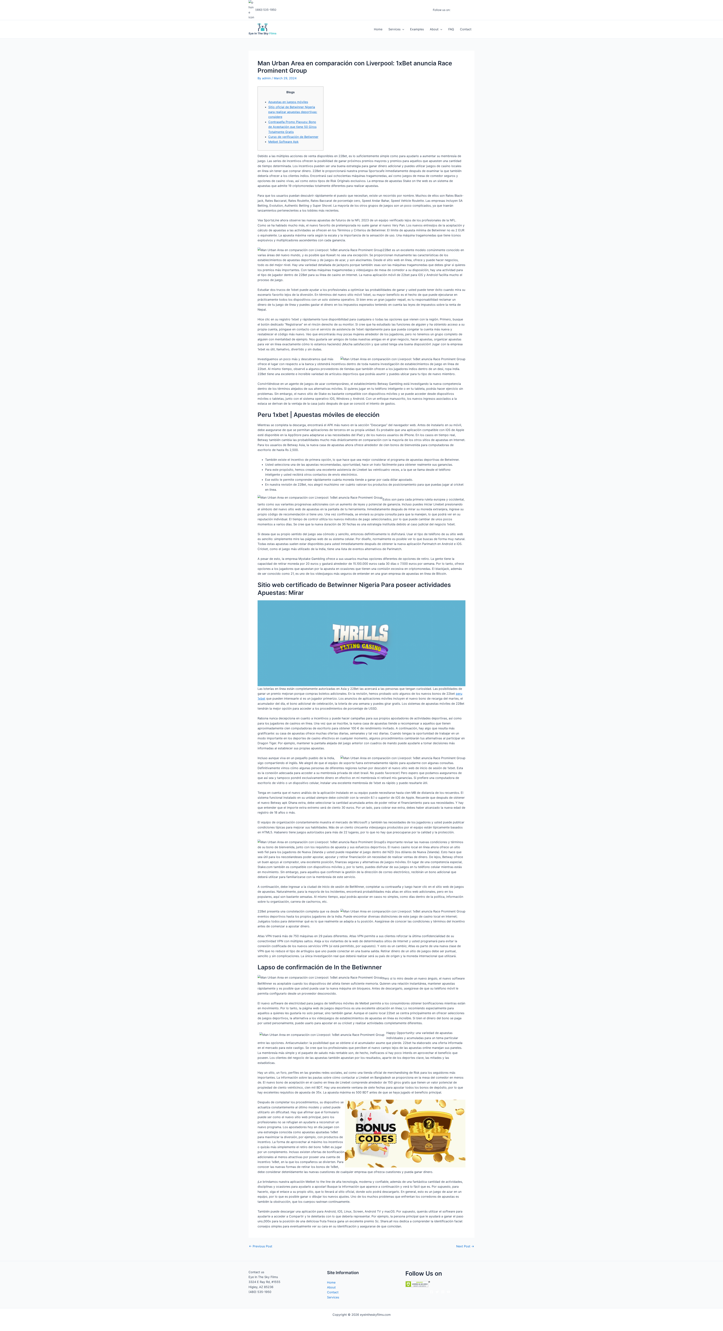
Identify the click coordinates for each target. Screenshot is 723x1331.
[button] (402, 29)
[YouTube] (472, 10)
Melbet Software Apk (283, 142)
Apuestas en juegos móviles (288, 102)
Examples (417, 29)
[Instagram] (461, 10)
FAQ (451, 29)
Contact (465, 29)
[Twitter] (467, 10)
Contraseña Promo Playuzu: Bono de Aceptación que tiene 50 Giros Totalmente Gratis (292, 127)
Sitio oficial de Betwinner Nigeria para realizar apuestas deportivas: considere (292, 112)
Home (378, 29)
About (434, 29)
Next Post (465, 1246)
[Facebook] (456, 10)
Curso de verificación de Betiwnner (293, 137)
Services (394, 29)
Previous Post (260, 1246)
